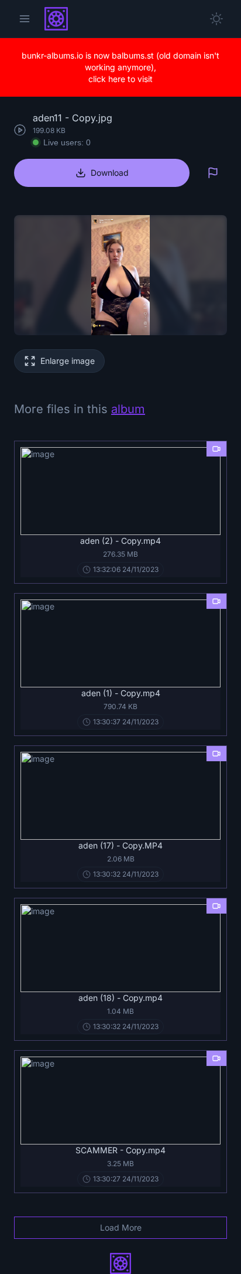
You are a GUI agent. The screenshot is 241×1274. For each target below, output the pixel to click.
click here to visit (120, 79)
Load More (121, 1227)
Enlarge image (67, 361)
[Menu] (24, 18)
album (128, 409)
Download (110, 173)
